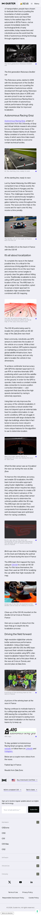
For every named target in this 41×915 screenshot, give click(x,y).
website (8, 748)
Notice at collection (7, 913)
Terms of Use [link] (13, 892)
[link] (8, 3)
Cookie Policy (34, 898)
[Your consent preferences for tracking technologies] (37, 911)
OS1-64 (15, 565)
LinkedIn (29, 748)
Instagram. (9, 751)
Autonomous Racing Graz (15, 121)
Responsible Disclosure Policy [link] (13, 898)
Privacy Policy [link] (27, 892)
